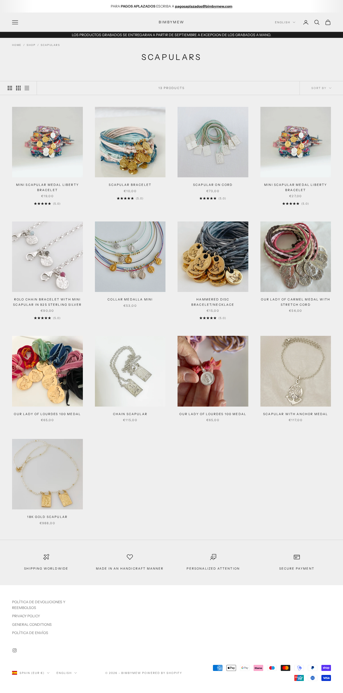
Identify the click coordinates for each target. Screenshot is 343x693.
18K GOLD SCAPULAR (47, 517)
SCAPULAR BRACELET (130, 185)
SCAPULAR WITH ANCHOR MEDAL (295, 414)
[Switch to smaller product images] (18, 88)
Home (16, 45)
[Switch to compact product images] (27, 88)
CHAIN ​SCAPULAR (130, 414)
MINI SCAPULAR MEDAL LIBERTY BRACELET (47, 187)
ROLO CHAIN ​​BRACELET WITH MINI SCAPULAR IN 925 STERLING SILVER (47, 301)
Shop (31, 45)
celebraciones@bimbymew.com (212, 6)
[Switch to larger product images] (10, 88)
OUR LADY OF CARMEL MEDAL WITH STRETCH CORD (295, 301)
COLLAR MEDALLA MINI (130, 299)
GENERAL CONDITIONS (32, 624)
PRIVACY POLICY (26, 616)
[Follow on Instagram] (14, 650)
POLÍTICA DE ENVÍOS (30, 633)
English (282, 22)
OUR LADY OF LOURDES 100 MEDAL (47, 414)
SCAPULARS (50, 45)
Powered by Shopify (162, 673)
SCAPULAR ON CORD (213, 185)
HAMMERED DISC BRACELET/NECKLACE (213, 301)
